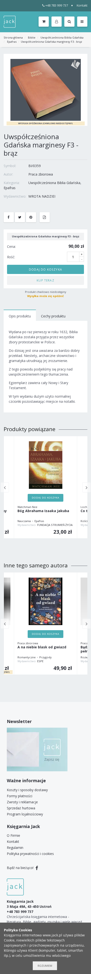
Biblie (31, 37)
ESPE (40, 661)
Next (86, 487)
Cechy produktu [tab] (53, 316)
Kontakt (82, 5)
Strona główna (13, 37)
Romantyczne (26, 657)
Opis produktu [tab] (20, 316)
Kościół (85, 521)
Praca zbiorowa (40, 174)
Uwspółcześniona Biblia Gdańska (62, 37)
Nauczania (24, 521)
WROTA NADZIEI (41, 196)
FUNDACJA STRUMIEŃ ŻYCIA (55, 525)
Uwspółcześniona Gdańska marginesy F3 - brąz (51, 41)
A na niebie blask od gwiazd (41, 647)
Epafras (12, 41)
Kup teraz (45, 280)
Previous (4, 487)
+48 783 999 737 (56, 5)
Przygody (45, 657)
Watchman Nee (27, 507)
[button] (57, 22)
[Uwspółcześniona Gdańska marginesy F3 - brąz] (45, 89)
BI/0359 (34, 165)
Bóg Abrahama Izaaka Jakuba (43, 511)
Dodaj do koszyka (45, 269)
